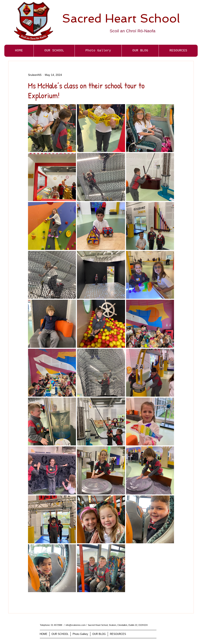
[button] (98, 51)
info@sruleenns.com (75, 625)
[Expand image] (52, 128)
